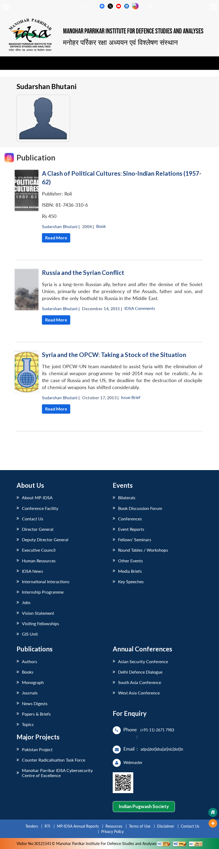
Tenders (31, 826)
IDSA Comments (139, 308)
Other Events (130, 560)
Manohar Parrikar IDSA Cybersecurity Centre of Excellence (57, 773)
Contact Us (32, 518)
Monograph (33, 682)
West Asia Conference (139, 692)
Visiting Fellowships (40, 623)
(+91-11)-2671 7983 (157, 730)
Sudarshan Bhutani (59, 226)
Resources (113, 826)
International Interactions (45, 581)
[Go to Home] (212, 812)
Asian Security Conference (143, 661)
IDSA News (32, 571)
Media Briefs (130, 571)
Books (27, 671)
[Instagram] (9, 157)
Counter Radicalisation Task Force (53, 759)
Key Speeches (131, 581)
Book (101, 226)
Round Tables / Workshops (143, 549)
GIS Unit (30, 633)
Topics (28, 724)
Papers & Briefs (36, 713)
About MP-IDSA (37, 497)
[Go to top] (213, 823)
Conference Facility (40, 508)
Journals (30, 692)
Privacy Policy (112, 831)
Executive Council (39, 549)
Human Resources (39, 560)
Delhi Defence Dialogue (140, 671)
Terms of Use (139, 826)
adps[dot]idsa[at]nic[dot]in (161, 749)
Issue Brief (130, 397)
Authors (29, 661)
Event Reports (131, 529)
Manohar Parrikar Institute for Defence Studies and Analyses (133, 31)
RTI (47, 826)
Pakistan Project (37, 749)
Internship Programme (43, 591)
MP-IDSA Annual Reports (78, 826)
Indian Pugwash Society (144, 806)
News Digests (35, 703)
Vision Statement (38, 613)
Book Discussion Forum (140, 508)
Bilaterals (126, 497)
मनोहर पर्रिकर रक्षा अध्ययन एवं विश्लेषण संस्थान (120, 42)
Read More (56, 237)
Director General (37, 529)
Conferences (130, 518)
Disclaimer (165, 826)
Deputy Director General (45, 539)
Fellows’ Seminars (134, 539)
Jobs (26, 602)
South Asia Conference (139, 682)
